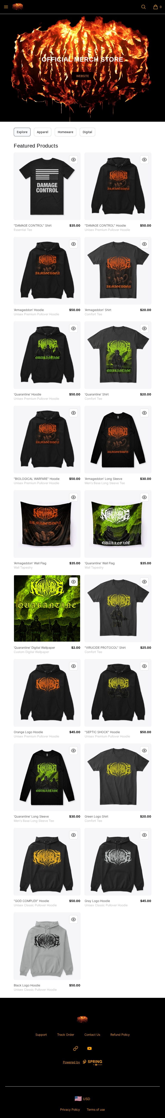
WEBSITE (82, 76)
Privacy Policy (70, 1109)
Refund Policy (120, 1034)
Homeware (65, 132)
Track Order (65, 1034)
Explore (22, 132)
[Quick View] (73, 159)
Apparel (42, 132)
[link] (47, 186)
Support (41, 1034)
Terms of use (96, 1109)
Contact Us (92, 1034)
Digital (87, 132)
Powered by (71, 1062)
